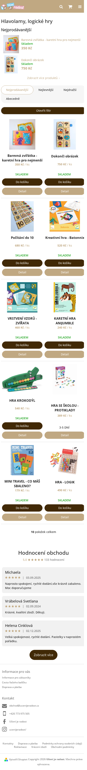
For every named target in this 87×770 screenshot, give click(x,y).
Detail (22, 191)
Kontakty (8, 743)
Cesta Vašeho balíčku (14, 682)
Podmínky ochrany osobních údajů (62, 743)
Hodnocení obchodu (43, 552)
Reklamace (20, 747)
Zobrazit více (43, 655)
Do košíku (22, 182)
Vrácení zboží (39, 747)
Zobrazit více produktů (42, 78)
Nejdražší (70, 90)
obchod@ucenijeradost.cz (24, 705)
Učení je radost (18, 721)
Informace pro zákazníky (16, 677)
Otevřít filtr (43, 110)
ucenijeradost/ (17, 729)
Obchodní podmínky (62, 747)
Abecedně (13, 99)
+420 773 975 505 (19, 713)
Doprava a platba (12, 687)
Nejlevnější (45, 90)
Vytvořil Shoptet (18, 759)
